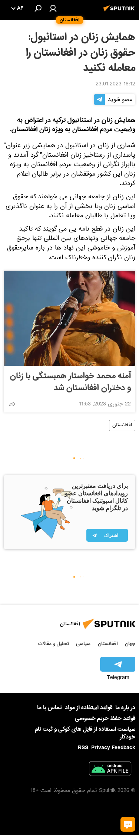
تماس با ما (49, 707)
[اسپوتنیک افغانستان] (120, 12)
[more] (12, 404)
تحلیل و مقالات (53, 643)
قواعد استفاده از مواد (88, 707)
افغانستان (122, 425)
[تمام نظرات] (127, 824)
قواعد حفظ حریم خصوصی (105, 718)
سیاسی (83, 643)
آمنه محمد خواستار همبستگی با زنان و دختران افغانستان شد (70, 382)
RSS (83, 748)
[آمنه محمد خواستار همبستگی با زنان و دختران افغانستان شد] (69, 318)
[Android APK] (110, 770)
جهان (130, 643)
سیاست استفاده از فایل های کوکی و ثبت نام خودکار (85, 733)
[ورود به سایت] (53, 8)
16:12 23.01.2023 (115, 84)
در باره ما (125, 707)
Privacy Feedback (113, 747)
